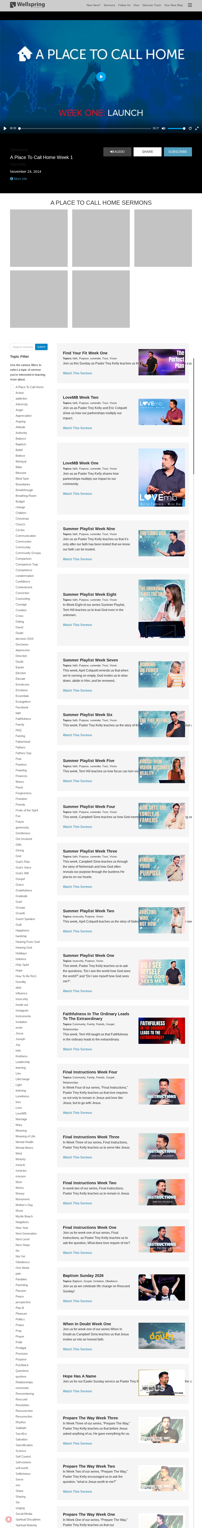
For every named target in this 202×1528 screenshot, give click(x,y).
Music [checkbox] (19, 1210)
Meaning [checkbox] (21, 1130)
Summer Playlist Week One (88, 955)
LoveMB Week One (80, 463)
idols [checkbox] (19, 987)
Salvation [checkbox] (21, 1439)
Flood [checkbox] (19, 787)
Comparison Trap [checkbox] (27, 564)
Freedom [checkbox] (21, 798)
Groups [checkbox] (20, 907)
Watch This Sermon (77, 373)
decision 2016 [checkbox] (24, 638)
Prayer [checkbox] (20, 1336)
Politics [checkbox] (20, 1319)
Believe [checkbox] (20, 455)
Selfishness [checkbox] (23, 1473)
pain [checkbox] (18, 1273)
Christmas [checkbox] (22, 518)
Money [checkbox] (20, 1193)
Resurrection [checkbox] (24, 1416)
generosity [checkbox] (22, 827)
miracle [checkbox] (20, 1165)
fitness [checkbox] (20, 781)
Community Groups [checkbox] (28, 553)
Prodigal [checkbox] (21, 1348)
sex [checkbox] (18, 1485)
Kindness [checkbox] (22, 1056)
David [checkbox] (19, 627)
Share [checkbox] (19, 1491)
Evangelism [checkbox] (23, 701)
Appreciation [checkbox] (24, 415)
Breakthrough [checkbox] (24, 490)
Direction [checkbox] (21, 656)
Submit (41, 346)
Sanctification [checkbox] (24, 1445)
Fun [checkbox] (18, 816)
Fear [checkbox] (19, 758)
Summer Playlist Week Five (88, 760)
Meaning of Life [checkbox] (25, 1136)
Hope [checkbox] (19, 970)
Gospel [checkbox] (20, 879)
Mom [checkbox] (19, 1182)
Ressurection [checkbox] (24, 1410)
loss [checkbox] (18, 1102)
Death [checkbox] (19, 633)
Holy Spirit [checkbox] (22, 964)
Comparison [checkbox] (23, 558)
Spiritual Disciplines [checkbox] (28, 1519)
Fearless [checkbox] (21, 764)
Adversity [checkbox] (22, 404)
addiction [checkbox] (21, 398)
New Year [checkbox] (22, 1227)
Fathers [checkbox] (20, 747)
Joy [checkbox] (18, 1044)
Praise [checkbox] (20, 1325)
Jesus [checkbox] (19, 1033)
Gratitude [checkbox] (21, 896)
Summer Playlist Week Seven (90, 660)
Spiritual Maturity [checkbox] (26, 1525)
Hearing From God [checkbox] (28, 941)
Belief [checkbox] (19, 450)
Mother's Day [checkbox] (24, 1205)
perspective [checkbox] (23, 1302)
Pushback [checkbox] (22, 1365)
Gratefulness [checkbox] (24, 890)
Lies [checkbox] (18, 1073)
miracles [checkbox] (21, 1170)
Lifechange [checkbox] (23, 1079)
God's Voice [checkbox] (23, 867)
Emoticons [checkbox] (22, 684)
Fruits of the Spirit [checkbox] (27, 810)
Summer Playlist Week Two (88, 911)
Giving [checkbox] (20, 850)
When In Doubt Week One (87, 1324)
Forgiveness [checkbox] (24, 793)
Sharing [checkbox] (20, 1496)
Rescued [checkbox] (21, 1399)
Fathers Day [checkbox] (24, 753)
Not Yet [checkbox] (20, 1256)
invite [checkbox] (19, 1027)
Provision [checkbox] (22, 1353)
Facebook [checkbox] (22, 707)
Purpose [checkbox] (21, 1359)
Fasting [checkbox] (20, 736)
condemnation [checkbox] (25, 575)
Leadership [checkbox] (23, 1062)
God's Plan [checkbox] (23, 861)
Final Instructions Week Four (90, 1072)
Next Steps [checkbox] (23, 1245)
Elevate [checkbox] (20, 678)
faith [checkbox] (18, 713)
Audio (119, 151)
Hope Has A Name (79, 1376)
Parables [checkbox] (21, 1279)
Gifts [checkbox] (19, 844)
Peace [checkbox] (20, 1296)
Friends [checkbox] (20, 804)
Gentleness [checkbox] (23, 833)
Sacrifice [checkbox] (21, 1433)
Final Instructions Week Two (89, 1183)
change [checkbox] (20, 507)
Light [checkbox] (19, 1084)
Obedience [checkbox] (23, 1262)
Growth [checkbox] (20, 913)
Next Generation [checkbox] (26, 1233)
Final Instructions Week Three (91, 1137)
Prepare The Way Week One (89, 1514)
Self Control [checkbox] (23, 1456)
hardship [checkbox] (21, 936)
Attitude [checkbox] (20, 427)
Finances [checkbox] (21, 776)
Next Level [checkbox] (22, 1239)
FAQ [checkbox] (19, 730)
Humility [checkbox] (21, 981)
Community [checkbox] (23, 547)
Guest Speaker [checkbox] (25, 919)
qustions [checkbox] (21, 1376)
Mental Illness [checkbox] (24, 1147)
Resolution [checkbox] (22, 1405)
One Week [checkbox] (22, 1267)
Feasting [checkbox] (21, 770)
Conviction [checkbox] (22, 593)
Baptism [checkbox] (21, 444)
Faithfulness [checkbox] (23, 718)
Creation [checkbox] (21, 610)
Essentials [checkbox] (22, 696)
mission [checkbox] (21, 1176)
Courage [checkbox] (21, 604)
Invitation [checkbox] (21, 1022)
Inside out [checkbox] (22, 1004)
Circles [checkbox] (20, 530)
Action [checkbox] (20, 392)
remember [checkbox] (22, 1388)
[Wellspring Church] (27, 5)
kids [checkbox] (18, 1050)
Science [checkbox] (21, 1450)
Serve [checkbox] (19, 1479)
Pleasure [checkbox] (21, 1313)
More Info (20, 178)
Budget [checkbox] (20, 501)
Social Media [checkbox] (24, 1513)
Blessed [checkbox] (21, 472)
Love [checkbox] (19, 1107)
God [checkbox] (18, 856)
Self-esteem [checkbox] (23, 1462)
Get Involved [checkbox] (24, 839)
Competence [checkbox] (24, 570)
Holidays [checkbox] (21, 953)
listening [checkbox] (21, 1090)
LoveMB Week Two (80, 397)
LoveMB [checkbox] (21, 1113)
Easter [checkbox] (20, 667)
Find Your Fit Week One (85, 353)
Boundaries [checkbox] (23, 484)
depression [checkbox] (23, 650)
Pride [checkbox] (19, 1342)
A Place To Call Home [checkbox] (30, 387)
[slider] (84, 128)
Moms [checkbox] (20, 1187)
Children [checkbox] (21, 513)
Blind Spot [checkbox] (22, 478)
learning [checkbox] (21, 1067)
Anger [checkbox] (19, 410)
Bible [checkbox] (19, 467)
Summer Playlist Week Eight (89, 594)
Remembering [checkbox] (25, 1393)
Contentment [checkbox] (24, 587)
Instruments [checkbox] (23, 1016)
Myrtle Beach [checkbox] (24, 1216)
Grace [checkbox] (20, 884)
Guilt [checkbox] (19, 924)
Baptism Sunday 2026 (83, 1275)
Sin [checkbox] (18, 1502)
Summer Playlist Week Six (87, 715)
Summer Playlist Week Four (89, 806)
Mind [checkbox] (19, 1153)
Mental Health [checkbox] (24, 1142)
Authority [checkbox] (21, 432)
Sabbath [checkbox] (21, 1428)
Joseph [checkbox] (20, 1039)
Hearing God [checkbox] (24, 947)
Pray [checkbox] (19, 1330)
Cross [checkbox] (19, 615)
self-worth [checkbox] (22, 1468)
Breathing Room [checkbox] (26, 495)
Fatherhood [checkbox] (23, 741)
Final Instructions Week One (89, 1227)
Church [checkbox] (20, 524)
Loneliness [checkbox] (22, 1096)
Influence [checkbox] (21, 993)
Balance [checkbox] (21, 438)
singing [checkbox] (20, 1508)
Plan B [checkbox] (20, 1307)
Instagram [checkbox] (22, 1010)
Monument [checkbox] (22, 1199)
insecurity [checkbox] (22, 999)
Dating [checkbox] (20, 621)
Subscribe (177, 151)
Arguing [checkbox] (20, 421)
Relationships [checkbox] (24, 1382)
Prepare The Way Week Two (89, 1466)
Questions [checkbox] (22, 1370)
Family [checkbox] (20, 724)
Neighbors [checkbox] (22, 1222)
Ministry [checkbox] (21, 1159)
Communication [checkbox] (26, 535)
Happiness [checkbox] (22, 930)
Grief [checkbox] (19, 901)
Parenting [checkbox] (22, 1285)
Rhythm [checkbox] (21, 1422)
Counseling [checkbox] (23, 598)
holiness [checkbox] (21, 959)
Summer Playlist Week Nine (89, 529)
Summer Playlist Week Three (90, 851)
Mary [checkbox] (19, 1124)
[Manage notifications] (9, 1519)
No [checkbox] (17, 1250)
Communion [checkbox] (23, 541)
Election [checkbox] (21, 673)
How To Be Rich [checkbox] (26, 976)
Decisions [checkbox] (22, 644)
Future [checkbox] (20, 821)
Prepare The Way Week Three (90, 1418)
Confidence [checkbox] (23, 581)
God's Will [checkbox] (22, 873)
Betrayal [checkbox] (21, 461)
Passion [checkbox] (21, 1290)
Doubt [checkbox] (19, 661)
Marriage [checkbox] (21, 1119)
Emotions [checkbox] (22, 690)
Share (147, 151)
